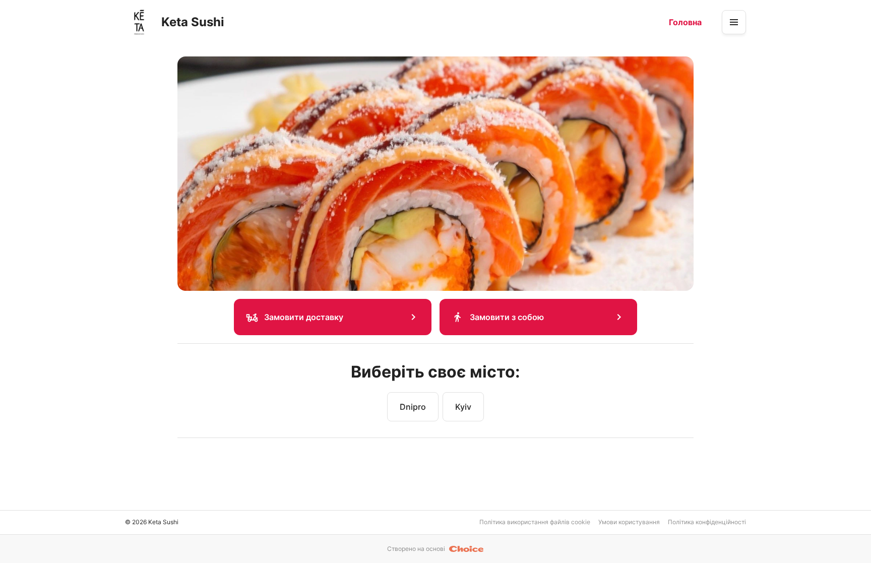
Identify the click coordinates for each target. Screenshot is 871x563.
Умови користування (629, 522)
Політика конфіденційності (707, 522)
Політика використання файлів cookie (534, 522)
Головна (685, 22)
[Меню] (734, 22)
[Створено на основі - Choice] (466, 549)
